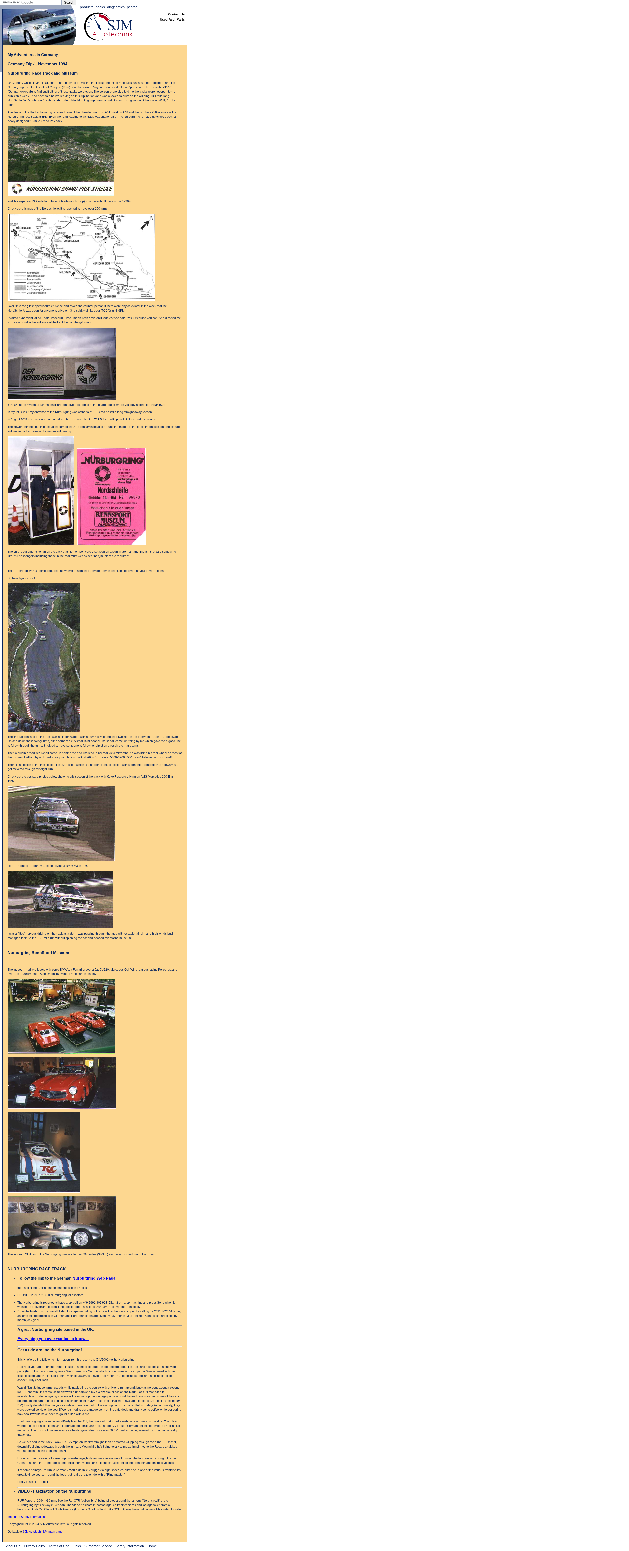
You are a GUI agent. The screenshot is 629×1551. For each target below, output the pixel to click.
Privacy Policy (34, 1546)
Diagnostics (116, 7)
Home (152, 1546)
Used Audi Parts (172, 19)
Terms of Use (59, 1546)
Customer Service (98, 1546)
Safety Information (130, 1546)
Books (100, 7)
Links (77, 1546)
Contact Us (176, 14)
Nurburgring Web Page (93, 1278)
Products (86, 7)
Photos (132, 7)
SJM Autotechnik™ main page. (43, 1531)
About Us (13, 1546)
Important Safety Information (26, 1517)
